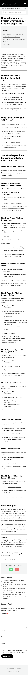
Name (3, 630)
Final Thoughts (6, 44)
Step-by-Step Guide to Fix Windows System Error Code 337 (14, 40)
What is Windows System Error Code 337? (13, 34)
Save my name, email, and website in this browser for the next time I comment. (14, 651)
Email (3, 637)
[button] (11, 569)
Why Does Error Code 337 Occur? (11, 37)
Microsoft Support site (14, 487)
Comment (4, 613)
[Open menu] (25, 3)
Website (3, 643)
